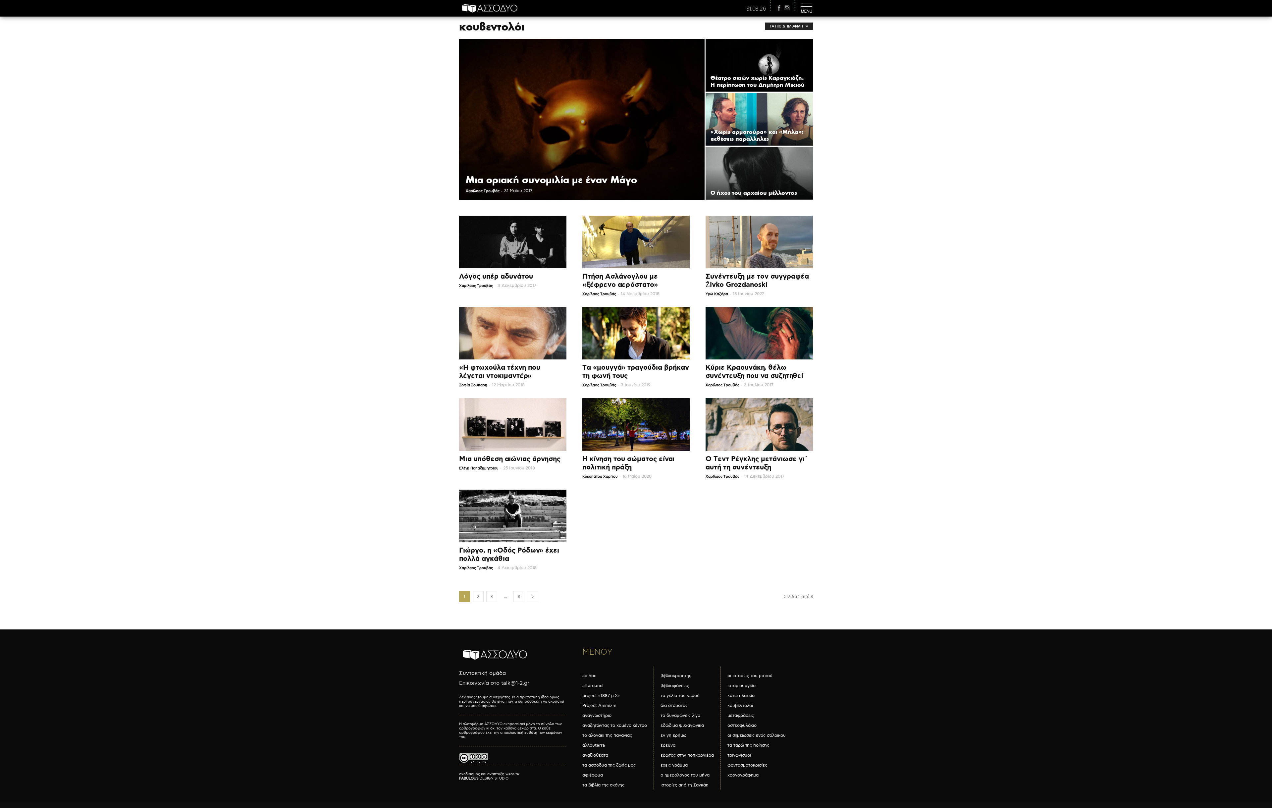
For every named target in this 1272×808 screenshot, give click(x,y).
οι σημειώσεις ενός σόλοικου (756, 735)
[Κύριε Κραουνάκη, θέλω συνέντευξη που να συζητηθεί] (759, 333)
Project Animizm (599, 705)
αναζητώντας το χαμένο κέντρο (614, 725)
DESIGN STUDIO (483, 778)
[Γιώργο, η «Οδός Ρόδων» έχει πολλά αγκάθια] (512, 516)
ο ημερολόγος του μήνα (685, 775)
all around (592, 685)
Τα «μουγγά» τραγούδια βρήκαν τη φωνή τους (635, 372)
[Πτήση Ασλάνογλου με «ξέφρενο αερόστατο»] (636, 242)
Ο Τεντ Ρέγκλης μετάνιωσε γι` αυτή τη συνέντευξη (757, 463)
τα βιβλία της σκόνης (603, 785)
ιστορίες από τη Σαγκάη (685, 785)
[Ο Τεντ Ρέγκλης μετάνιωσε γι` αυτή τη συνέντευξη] (759, 424)
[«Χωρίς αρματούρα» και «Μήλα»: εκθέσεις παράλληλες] (759, 119)
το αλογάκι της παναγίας (607, 735)
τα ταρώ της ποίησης (748, 745)
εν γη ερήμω (673, 735)
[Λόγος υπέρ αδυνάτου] (512, 242)
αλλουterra (593, 745)
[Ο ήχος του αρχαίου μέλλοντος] (759, 173)
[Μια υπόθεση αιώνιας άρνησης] (512, 424)
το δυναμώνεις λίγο (680, 715)
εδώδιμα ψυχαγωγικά (682, 725)
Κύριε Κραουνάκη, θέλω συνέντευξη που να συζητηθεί (754, 372)
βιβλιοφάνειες (675, 685)
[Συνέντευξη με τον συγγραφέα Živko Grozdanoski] (759, 242)
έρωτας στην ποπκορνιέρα (687, 755)
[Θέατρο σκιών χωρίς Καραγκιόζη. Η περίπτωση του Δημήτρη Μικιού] (759, 65)
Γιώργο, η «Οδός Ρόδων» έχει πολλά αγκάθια (509, 555)
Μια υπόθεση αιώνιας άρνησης (509, 459)
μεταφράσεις (740, 715)
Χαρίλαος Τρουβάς (483, 191)
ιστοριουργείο (741, 685)
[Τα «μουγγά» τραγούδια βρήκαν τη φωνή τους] (636, 333)
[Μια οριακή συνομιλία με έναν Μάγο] (582, 119)
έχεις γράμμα (674, 765)
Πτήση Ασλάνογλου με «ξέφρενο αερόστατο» (620, 281)
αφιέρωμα (592, 775)
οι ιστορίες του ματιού (749, 675)
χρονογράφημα (743, 775)
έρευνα (668, 745)
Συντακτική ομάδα (482, 673)
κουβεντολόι (740, 705)
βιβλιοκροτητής (676, 675)
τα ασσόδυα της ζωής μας (609, 765)
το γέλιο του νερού (680, 695)
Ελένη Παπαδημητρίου (479, 468)
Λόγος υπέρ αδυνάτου (496, 276)
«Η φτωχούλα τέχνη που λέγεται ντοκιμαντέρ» (499, 372)
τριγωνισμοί (739, 755)
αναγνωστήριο (596, 715)
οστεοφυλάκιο (742, 725)
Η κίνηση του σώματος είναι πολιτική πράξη (628, 463)
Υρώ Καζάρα (717, 294)
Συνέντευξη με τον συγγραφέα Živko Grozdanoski (757, 281)
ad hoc (589, 675)
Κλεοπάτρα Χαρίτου (600, 476)
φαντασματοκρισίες (747, 765)
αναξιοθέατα (595, 755)
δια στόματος (674, 705)
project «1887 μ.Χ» (601, 695)
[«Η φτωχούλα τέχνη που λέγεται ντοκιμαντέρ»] (512, 333)
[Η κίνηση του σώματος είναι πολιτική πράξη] (636, 424)
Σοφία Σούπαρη (473, 385)
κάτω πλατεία (741, 695)
